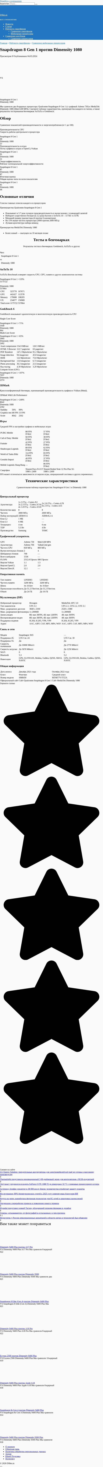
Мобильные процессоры (22, 34)
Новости (9, 24)
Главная (3, 43)
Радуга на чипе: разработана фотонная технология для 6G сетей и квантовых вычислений (41, 1198)
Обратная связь (12, 1449)
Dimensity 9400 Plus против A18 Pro (16, 1328)
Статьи (8, 26)
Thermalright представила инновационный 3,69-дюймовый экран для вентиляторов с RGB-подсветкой (47, 1179)
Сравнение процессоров (22, 38)
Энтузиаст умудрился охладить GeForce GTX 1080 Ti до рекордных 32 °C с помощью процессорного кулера (49, 1184)
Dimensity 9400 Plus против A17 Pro (16, 1247)
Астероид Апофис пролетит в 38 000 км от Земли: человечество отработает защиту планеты (42, 1189)
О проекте (10, 1447)
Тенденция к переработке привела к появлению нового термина (29, 1203)
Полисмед (10, 1459)
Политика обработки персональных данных (25, 1451)
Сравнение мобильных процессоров (48, 43)
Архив (8, 1454)
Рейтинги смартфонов (15, 29)
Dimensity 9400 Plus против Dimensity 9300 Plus (21, 1437)
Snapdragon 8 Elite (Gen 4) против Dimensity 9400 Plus (24, 1301)
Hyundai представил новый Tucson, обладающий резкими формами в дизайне (35, 1208)
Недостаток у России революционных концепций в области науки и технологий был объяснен (43, 1218)
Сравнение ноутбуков (15, 36)
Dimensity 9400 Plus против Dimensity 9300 (19, 1274)
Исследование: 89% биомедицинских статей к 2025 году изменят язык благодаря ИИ (39, 1194)
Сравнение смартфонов (21, 31)
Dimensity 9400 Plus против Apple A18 (17, 1383)
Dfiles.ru (3, 15)
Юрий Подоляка (12, 1456)
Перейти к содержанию (11, 1)
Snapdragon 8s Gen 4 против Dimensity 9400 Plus (22, 1410)
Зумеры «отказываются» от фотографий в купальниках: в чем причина (32, 1213)
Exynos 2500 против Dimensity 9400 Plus (18, 1356)
